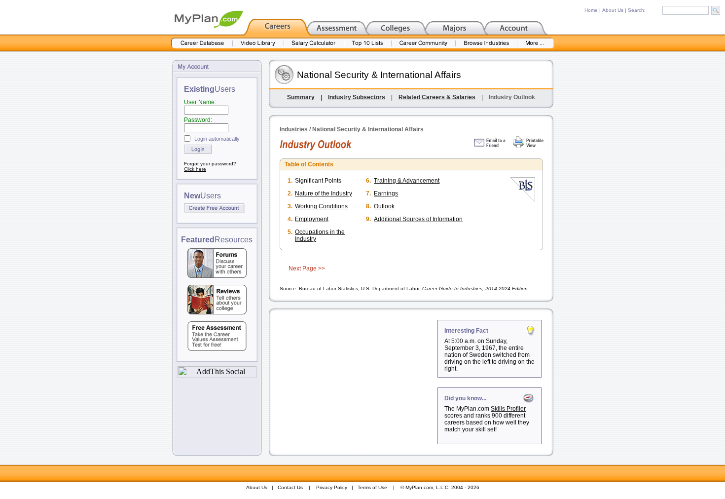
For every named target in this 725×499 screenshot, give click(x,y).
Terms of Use (372, 487)
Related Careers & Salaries (437, 97)
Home (591, 10)
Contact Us (290, 487)
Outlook (384, 206)
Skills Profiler (508, 408)
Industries (294, 129)
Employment (311, 219)
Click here (195, 169)
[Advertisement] (354, 381)
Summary (301, 97)
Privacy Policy (331, 487)
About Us (612, 10)
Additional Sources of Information (418, 219)
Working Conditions (321, 206)
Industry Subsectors (356, 97)
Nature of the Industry (323, 193)
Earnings (386, 193)
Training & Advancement (406, 180)
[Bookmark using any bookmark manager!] (217, 375)
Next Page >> (307, 268)
